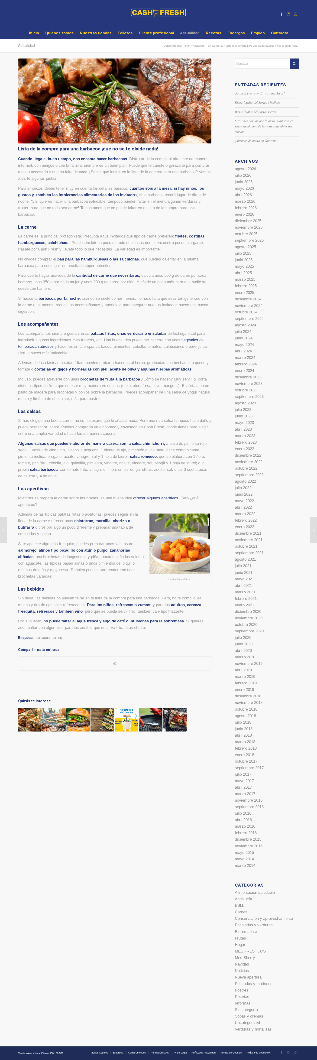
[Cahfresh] (158, 13)
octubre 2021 (246, 546)
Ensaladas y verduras (254, 925)
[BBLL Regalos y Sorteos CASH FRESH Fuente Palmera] (3, 530)
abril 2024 (243, 351)
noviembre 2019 (248, 663)
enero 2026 (244, 214)
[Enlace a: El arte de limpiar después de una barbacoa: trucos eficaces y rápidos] (150, 720)
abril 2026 (243, 195)
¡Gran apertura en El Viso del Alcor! (260, 93)
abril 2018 (243, 735)
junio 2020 (243, 644)
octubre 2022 (246, 468)
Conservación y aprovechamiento (264, 918)
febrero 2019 (246, 683)
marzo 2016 (245, 826)
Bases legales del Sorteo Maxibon (257, 102)
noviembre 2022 (248, 462)
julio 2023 (243, 409)
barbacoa (43, 638)
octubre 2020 (246, 624)
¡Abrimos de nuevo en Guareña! (256, 140)
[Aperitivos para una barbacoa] (114, 101)
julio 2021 (243, 566)
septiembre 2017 (249, 768)
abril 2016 (243, 820)
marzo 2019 (245, 676)
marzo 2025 (245, 279)
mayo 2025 (244, 266)
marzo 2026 (245, 201)
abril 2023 (243, 429)
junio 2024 (243, 338)
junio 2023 (243, 416)
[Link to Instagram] (288, 13)
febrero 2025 (246, 286)
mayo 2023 (244, 422)
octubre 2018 (246, 709)
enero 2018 (244, 755)
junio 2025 (243, 260)
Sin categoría (246, 1010)
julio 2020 (243, 637)
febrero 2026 (246, 208)
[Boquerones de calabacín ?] (313, 530)
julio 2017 (243, 774)
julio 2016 (243, 813)
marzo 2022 (245, 514)
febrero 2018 (246, 748)
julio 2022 (243, 488)
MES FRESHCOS (250, 951)
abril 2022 (243, 507)
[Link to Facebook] (281, 13)
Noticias (242, 971)
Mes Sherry (245, 958)
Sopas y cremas (249, 1016)
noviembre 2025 (248, 227)
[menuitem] (34, 33)
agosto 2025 (245, 247)
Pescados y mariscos (253, 984)
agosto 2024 (245, 325)
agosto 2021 (245, 559)
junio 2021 (243, 572)
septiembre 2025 (249, 240)
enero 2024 (244, 370)
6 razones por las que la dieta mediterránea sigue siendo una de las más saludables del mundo (264, 126)
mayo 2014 (244, 859)
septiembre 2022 (249, 475)
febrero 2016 (246, 833)
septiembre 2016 (249, 807)
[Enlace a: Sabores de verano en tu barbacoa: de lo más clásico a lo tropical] (175, 720)
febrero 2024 (246, 364)
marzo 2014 (245, 865)
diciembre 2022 (248, 455)
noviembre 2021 (248, 540)
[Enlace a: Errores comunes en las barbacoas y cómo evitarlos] (54, 720)
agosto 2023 (245, 403)
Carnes (241, 912)
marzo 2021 (245, 592)
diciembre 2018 (248, 696)
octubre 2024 (246, 312)
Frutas (240, 938)
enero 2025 (244, 292)
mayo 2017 (244, 781)
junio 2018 (243, 729)
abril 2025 (243, 273)
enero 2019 (244, 689)
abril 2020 (243, 650)
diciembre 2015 (248, 839)
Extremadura (246, 932)
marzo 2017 (245, 794)
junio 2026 (243, 182)
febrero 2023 (246, 442)
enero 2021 (244, 605)
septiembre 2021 (249, 553)
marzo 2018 (245, 742)
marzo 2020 (245, 657)
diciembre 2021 (248, 533)
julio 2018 (243, 722)
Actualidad (26, 46)
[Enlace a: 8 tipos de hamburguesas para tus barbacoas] (78, 720)
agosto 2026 (245, 169)
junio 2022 (243, 494)
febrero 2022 (246, 520)
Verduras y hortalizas (253, 1029)
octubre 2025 (246, 234)
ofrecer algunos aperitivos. (156, 498)
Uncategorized (247, 1023)
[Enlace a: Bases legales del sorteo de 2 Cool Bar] (126, 720)
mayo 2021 (244, 579)
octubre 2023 (246, 390)
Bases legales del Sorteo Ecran (255, 112)
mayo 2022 (244, 501)
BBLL (239, 905)
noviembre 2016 (248, 800)
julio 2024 (243, 331)
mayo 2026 (244, 188)
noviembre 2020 (248, 618)
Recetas (242, 997)
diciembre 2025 (248, 221)
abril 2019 (243, 670)
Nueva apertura (248, 977)
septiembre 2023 (249, 396)
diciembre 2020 (248, 611)
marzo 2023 (245, 436)
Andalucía (243, 899)
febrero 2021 (246, 598)
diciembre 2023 (248, 377)
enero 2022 (244, 527)
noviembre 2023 (248, 383)
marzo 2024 (245, 357)
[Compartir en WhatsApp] (114, 663)
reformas (242, 1003)
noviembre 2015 (248, 846)
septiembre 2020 (249, 631)
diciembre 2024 (248, 299)
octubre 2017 (246, 761)
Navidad (242, 964)
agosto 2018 (245, 716)
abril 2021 (243, 585)
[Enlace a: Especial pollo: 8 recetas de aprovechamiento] (30, 720)
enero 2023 (244, 449)
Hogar (240, 945)
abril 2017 (243, 787)
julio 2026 (243, 175)
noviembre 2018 (248, 702)
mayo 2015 (244, 852)
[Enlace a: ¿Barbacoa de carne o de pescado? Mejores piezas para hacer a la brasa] (102, 720)
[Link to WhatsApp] (295, 13)
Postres (241, 990)
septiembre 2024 (249, 318)
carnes (57, 638)
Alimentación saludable (255, 892)
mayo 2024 (244, 344)
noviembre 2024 (248, 305)
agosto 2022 (245, 481)
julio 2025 (243, 253)
